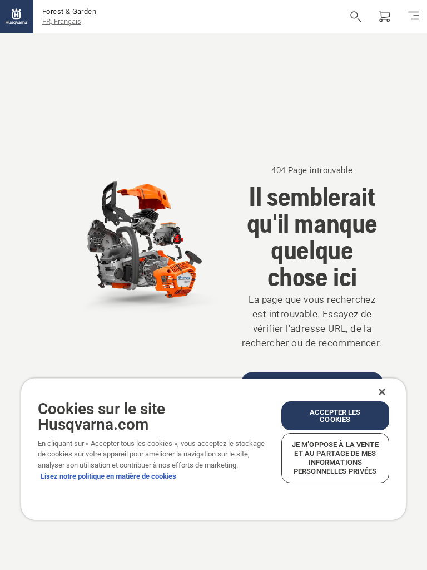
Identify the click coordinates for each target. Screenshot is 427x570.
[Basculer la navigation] (413, 16)
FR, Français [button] (61, 21)
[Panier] (384, 16)
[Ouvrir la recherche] (355, 16)
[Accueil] (16, 16)
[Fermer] (382, 391)
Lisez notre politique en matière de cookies (108, 476)
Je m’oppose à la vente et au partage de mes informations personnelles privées (335, 457)
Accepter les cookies (335, 416)
